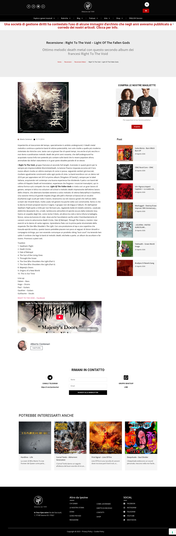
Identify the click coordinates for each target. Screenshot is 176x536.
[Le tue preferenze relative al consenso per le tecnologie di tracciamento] (172, 532)
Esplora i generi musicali (43, 18)
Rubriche (64, 18)
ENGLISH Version (135, 18)
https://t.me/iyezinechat (50, 387)
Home (59, 62)
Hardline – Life (27, 457)
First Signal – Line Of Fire (102, 457)
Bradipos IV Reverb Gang (144, 263)
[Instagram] (33, 6)
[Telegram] (38, 6)
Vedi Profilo (36, 348)
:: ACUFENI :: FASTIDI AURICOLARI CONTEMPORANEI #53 (143, 227)
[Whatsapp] (43, 6)
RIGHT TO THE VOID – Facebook (31, 298)
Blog (78, 18)
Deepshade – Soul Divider (137, 457)
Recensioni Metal (80, 62)
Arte (105, 18)
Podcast (92, 18)
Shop (118, 18)
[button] (147, 4)
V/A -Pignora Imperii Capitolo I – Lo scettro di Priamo (144, 189)
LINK (126, 387)
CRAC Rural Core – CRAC (144, 167)
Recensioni (68, 62)
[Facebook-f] (28, 6)
